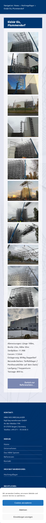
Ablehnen (23, 510)
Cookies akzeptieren (23, 503)
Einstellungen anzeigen (23, 517)
